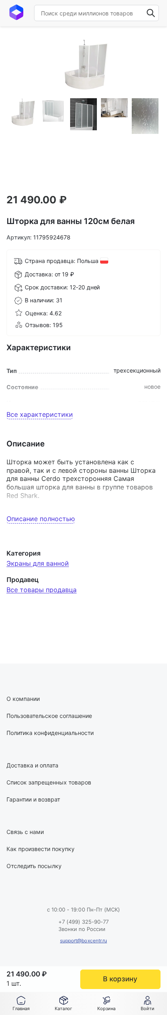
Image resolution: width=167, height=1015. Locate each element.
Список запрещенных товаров (48, 782)
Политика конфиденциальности (50, 732)
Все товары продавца (41, 590)
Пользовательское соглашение (49, 715)
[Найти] (151, 13)
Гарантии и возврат (33, 799)
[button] (63, 1003)
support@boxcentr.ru (83, 940)
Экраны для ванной (37, 563)
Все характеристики (39, 414)
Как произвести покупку (40, 848)
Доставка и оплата (32, 765)
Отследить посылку (34, 865)
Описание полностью (40, 519)
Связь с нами (25, 831)
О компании (23, 698)
